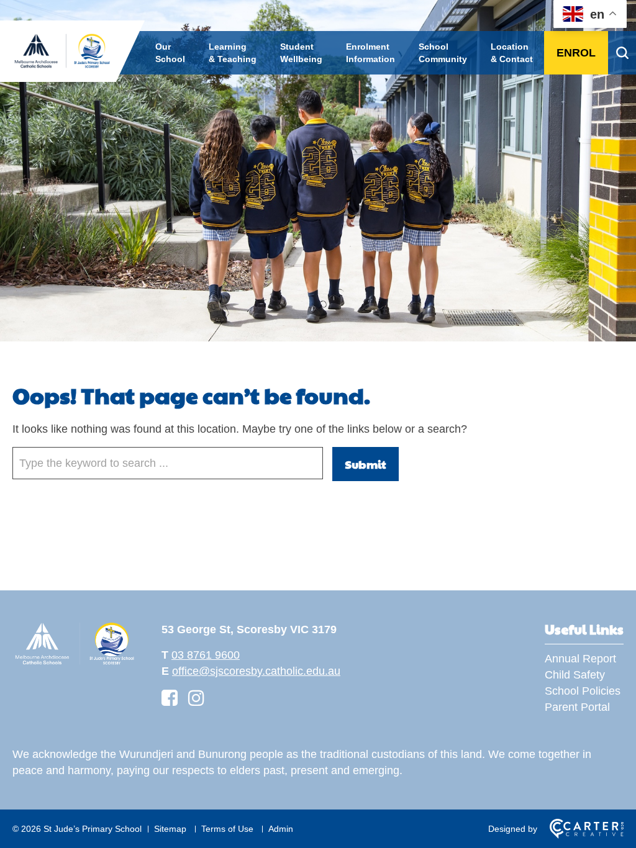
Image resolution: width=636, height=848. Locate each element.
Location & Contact (512, 53)
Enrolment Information (370, 53)
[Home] (74, 663)
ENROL (576, 53)
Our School (170, 53)
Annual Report (580, 658)
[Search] (622, 52)
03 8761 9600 (205, 655)
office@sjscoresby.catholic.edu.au (256, 671)
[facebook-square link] (169, 698)
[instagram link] (196, 698)
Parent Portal (577, 707)
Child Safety (575, 675)
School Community (443, 53)
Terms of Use (227, 829)
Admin (280, 829)
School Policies (582, 691)
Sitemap (170, 829)
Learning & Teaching (233, 53)
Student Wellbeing (301, 53)
